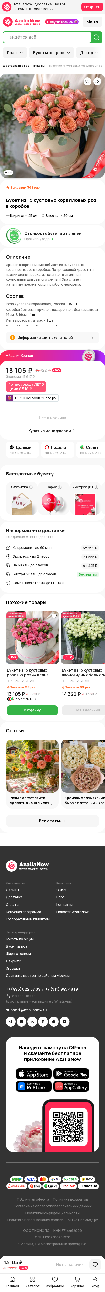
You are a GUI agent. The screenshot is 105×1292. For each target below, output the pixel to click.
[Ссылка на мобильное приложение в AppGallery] (71, 1086)
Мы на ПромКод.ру (83, 1219)
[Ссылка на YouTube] (65, 1022)
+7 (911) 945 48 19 (61, 989)
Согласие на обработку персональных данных (53, 1206)
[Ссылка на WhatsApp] (54, 1022)
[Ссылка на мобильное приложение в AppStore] (34, 1073)
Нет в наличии (70, 1264)
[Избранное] (87, 81)
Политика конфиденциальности (52, 1213)
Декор (86, 52)
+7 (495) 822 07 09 (23, 989)
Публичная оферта (33, 1199)
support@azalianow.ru (26, 1010)
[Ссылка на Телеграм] (11, 1022)
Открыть (92, 6)
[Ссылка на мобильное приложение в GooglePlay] (71, 1073)
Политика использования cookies (35, 1219)
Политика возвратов (70, 1199)
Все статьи (50, 821)
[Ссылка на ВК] (32, 1022)
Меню (92, 21)
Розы (12, 52)
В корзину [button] (32, 710)
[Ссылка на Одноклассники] (43, 1022)
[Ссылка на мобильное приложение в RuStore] (34, 1086)
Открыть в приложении (33, 9)
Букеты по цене (48, 52)
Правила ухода (37, 238)
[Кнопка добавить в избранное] (54, 616)
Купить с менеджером (49, 430)
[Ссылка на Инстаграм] (21, 1022)
